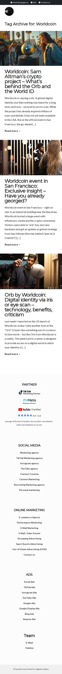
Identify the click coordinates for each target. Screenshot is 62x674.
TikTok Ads (29, 587)
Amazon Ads (29, 619)
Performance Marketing (29, 522)
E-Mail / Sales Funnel (29, 533)
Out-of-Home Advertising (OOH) (29, 549)
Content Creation (29, 474)
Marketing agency (20, 2)
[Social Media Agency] (18, 11)
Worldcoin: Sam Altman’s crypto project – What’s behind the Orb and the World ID (28, 81)
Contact (46, 669)
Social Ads (29, 582)
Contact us (45, 2)
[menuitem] (19, 2)
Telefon (29, 648)
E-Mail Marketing (29, 528)
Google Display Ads (29, 608)
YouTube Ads (29, 597)
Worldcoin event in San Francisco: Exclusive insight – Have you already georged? (26, 191)
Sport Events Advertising (29, 544)
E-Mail (29, 642)
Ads (34, 2)
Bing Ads (29, 614)
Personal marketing (29, 490)
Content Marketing (29, 479)
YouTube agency (29, 468)
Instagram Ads (29, 592)
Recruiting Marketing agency (29, 484)
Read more (11, 130)
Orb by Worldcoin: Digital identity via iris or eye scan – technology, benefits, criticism (29, 305)
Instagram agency (29, 463)
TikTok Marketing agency (29, 458)
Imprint (38, 669)
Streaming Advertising (29, 538)
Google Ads (29, 603)
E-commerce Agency (29, 517)
